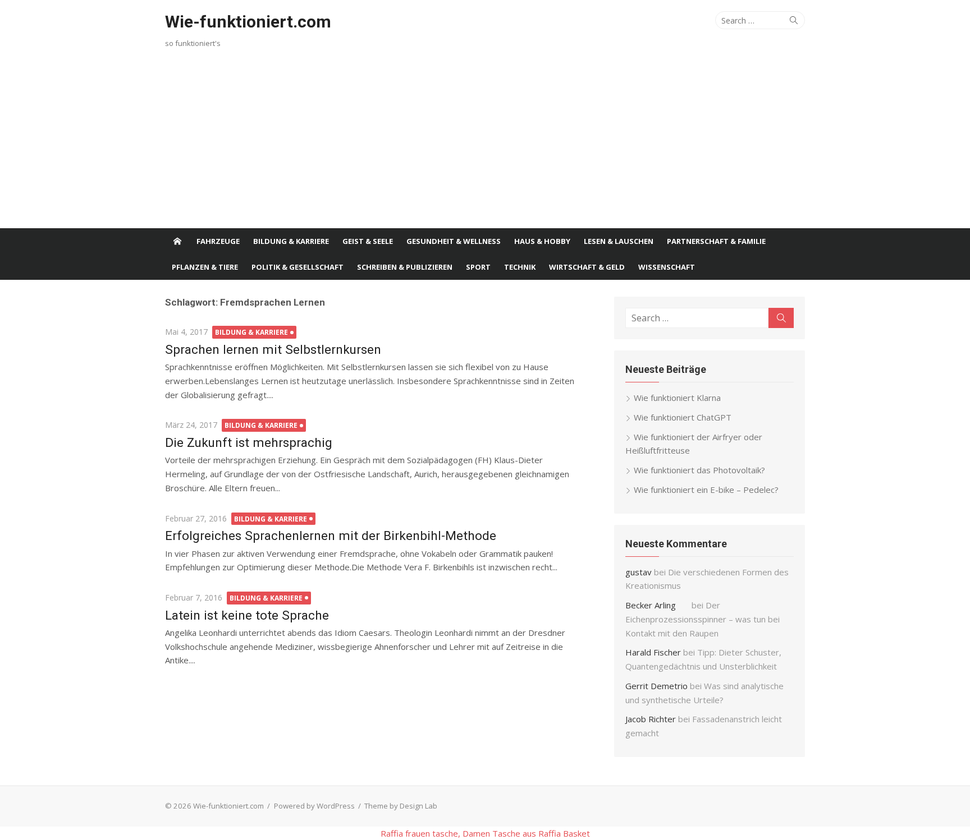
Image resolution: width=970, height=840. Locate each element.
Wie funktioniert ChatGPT (682, 417)
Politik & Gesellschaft (297, 267)
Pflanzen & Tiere (205, 267)
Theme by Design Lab (400, 806)
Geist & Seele (367, 241)
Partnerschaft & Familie (716, 241)
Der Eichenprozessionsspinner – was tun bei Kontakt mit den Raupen (702, 619)
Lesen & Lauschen (618, 241)
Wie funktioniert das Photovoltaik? (699, 470)
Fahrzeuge (218, 241)
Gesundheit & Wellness (453, 241)
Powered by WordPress (314, 806)
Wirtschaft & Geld (587, 267)
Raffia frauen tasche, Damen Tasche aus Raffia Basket (485, 833)
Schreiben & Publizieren (404, 267)
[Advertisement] (485, 144)
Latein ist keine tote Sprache (247, 615)
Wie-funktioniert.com (248, 21)
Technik (520, 267)
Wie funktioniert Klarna (677, 397)
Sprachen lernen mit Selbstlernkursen (273, 349)
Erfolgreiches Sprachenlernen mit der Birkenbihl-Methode (330, 535)
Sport (478, 267)
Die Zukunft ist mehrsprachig (248, 442)
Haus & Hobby (542, 241)
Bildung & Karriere (291, 241)
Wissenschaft (666, 267)
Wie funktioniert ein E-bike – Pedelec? (706, 489)
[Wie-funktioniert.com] (177, 241)
